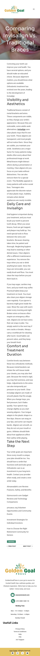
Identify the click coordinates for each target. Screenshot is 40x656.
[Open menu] (34, 9)
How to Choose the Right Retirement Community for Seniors (18, 531)
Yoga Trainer (13, 651)
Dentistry (11, 541)
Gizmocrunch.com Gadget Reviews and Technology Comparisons (17, 498)
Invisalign (21, 129)
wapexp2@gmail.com (22, 595)
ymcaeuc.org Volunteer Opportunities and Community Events (19, 511)
